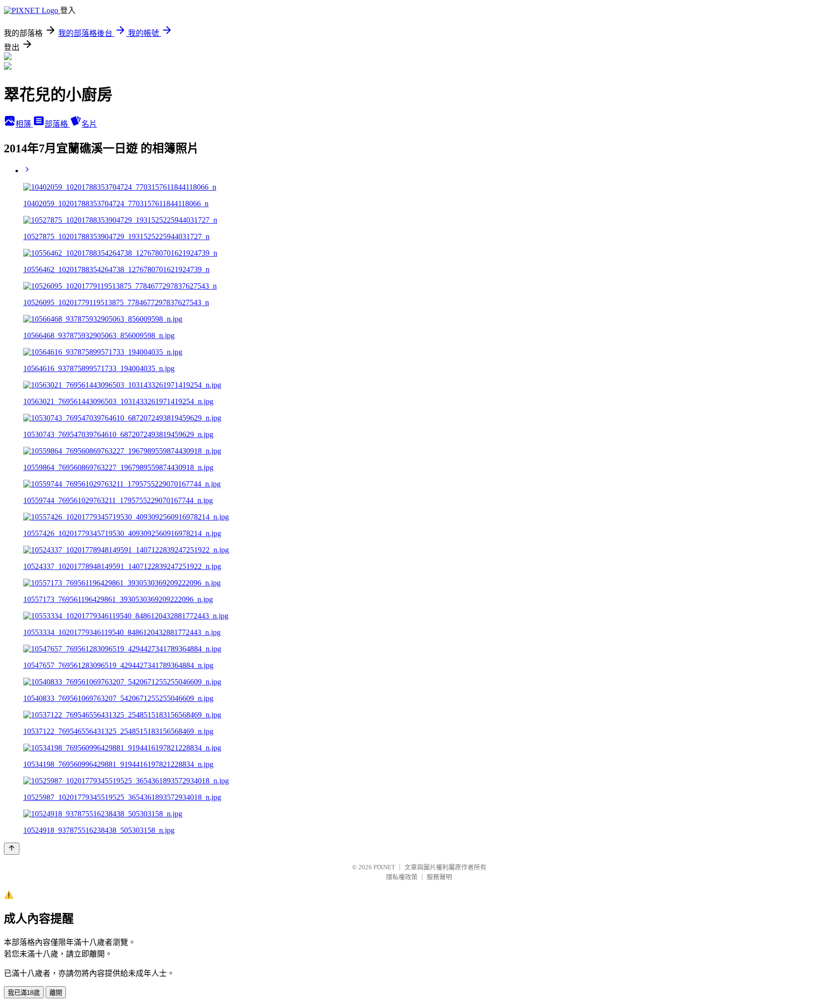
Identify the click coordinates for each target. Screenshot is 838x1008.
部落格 (57, 124)
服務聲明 (439, 876)
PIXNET (384, 867)
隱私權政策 (402, 876)
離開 (55, 992)
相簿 (24, 124)
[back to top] (11, 849)
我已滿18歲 (24, 992)
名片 (89, 124)
